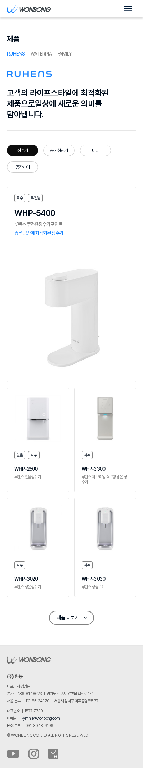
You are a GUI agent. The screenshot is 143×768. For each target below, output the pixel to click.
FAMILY (65, 54)
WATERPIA (41, 54)
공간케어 (23, 167)
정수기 (22, 150)
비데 (95, 150)
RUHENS (16, 54)
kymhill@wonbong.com (40, 718)
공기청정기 (59, 150)
